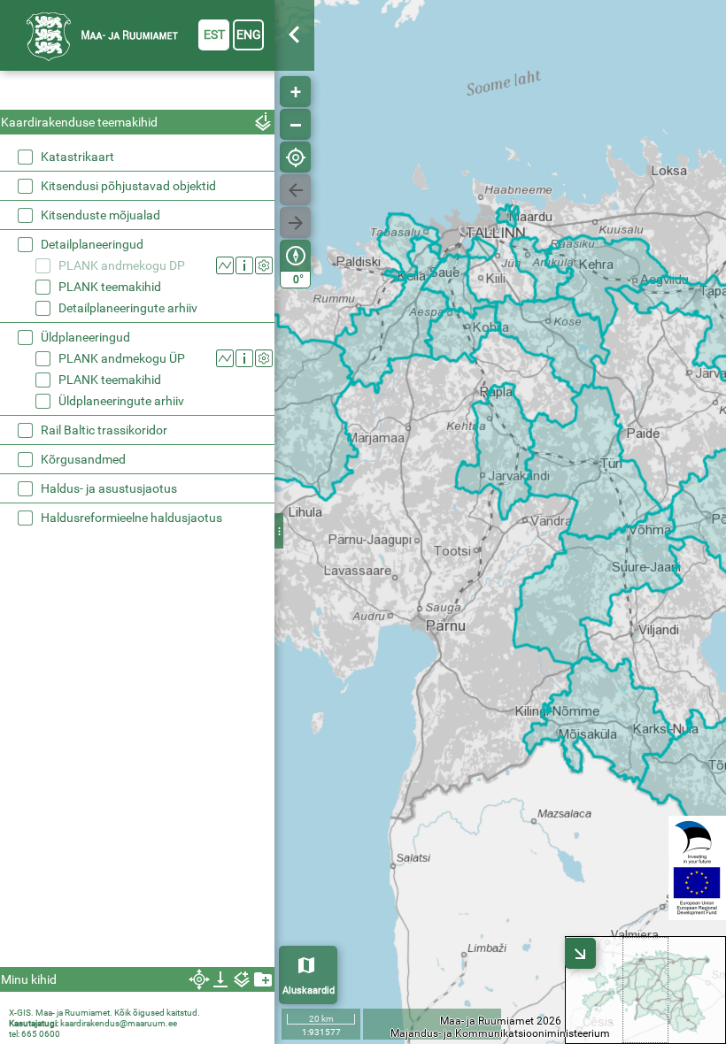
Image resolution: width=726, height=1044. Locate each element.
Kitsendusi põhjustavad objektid (128, 186)
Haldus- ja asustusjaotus (109, 488)
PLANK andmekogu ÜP (121, 358)
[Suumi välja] (295, 124)
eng (248, 34)
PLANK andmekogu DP (121, 265)
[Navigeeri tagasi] (295, 189)
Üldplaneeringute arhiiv (121, 401)
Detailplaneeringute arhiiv (127, 308)
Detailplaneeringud (92, 244)
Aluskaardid (308, 990)
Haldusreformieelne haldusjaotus (131, 517)
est (214, 34)
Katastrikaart (77, 157)
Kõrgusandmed (83, 459)
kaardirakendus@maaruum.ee (118, 1023)
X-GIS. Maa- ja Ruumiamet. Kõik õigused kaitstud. (104, 1012)
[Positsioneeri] (295, 157)
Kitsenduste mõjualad (100, 215)
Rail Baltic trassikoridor (104, 430)
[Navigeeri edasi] (295, 222)
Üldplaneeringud (85, 337)
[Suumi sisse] (295, 91)
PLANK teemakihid (109, 287)
